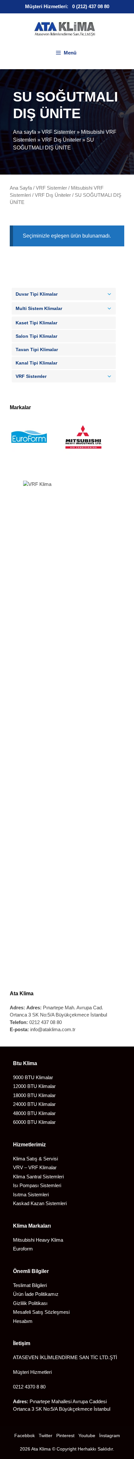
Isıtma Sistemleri (31, 1194)
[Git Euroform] (29, 455)
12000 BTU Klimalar (34, 1086)
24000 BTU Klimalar (34, 1104)
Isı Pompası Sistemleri (37, 1185)
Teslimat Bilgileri (30, 1285)
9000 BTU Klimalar (33, 1077)
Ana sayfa (24, 132)
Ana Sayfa (21, 188)
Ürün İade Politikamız (36, 1294)
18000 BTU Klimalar (34, 1095)
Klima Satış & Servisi (35, 1158)
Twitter (45, 1435)
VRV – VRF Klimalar (35, 1167)
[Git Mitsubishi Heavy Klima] (83, 455)
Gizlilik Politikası (30, 1303)
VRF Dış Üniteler (61, 140)
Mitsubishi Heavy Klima (38, 1240)
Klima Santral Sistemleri (38, 1176)
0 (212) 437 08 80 (90, 6)
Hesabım (23, 1321)
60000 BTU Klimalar (34, 1122)
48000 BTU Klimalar (34, 1113)
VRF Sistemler (58, 132)
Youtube (86, 1435)
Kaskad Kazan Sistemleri (40, 1203)
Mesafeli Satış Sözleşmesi (41, 1312)
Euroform (23, 1248)
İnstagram (109, 1435)
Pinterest (65, 1435)
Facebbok (24, 1435)
